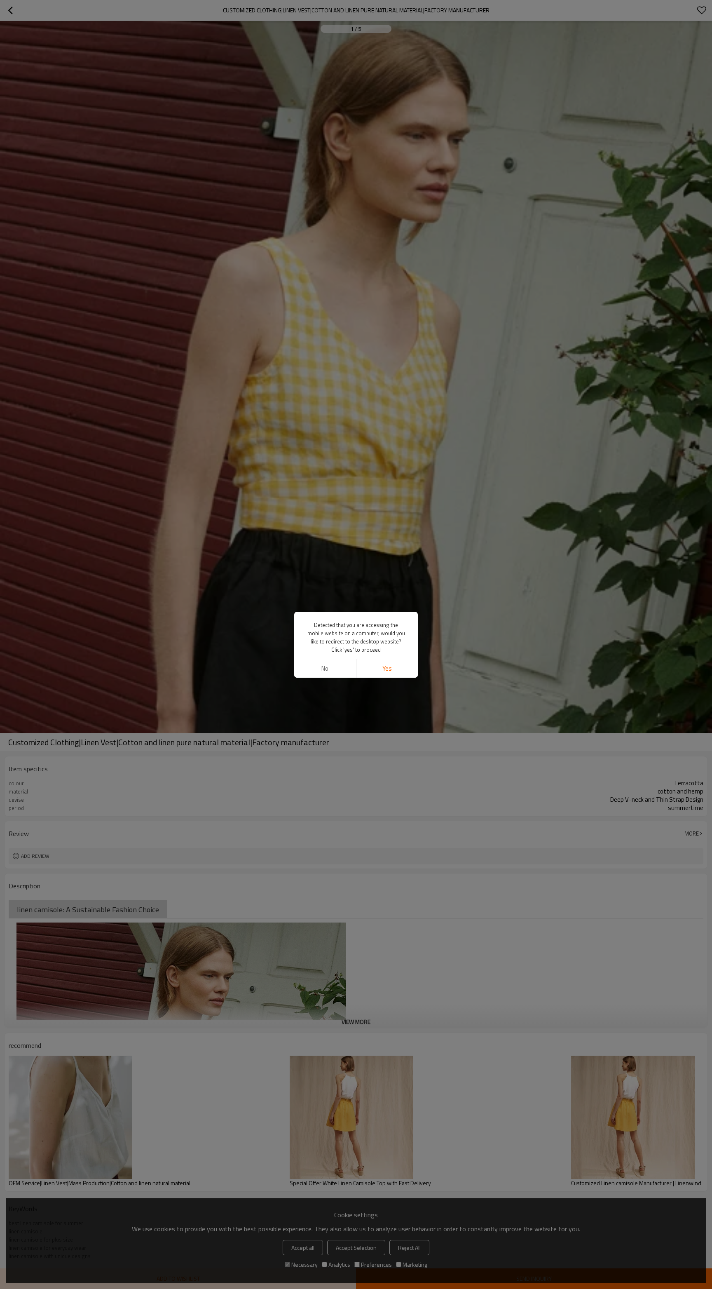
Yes (387, 668)
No (324, 668)
